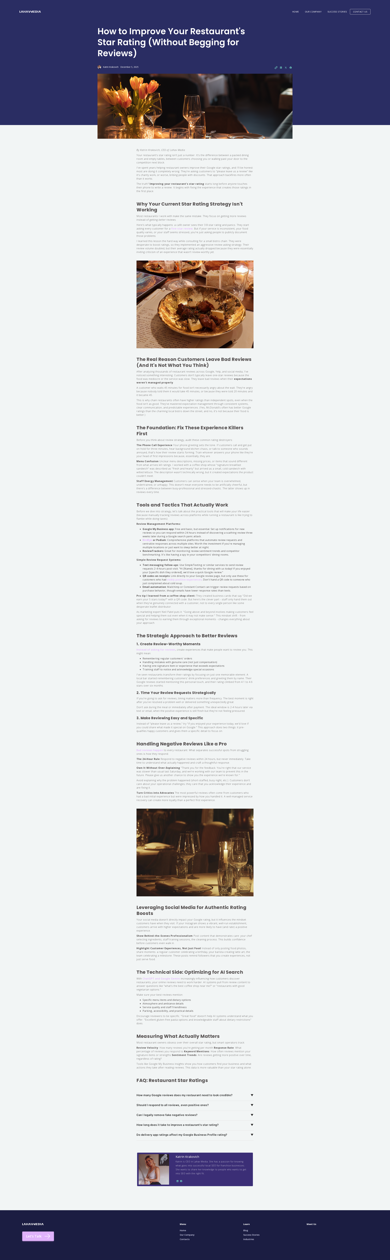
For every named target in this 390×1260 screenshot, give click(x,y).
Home (295, 11)
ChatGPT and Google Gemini (161, 978)
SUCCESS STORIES (337, 11)
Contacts (185, 1239)
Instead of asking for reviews (156, 649)
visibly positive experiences (184, 579)
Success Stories (251, 1234)
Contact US (360, 11)
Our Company (313, 11)
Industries (248, 1239)
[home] (30, 10)
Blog (245, 1230)
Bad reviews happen (149, 750)
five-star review (182, 228)
